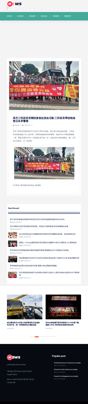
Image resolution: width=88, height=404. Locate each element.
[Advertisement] (44, 42)
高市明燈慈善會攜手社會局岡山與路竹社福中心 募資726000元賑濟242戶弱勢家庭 (49, 273)
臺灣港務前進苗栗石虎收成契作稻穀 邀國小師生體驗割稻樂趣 (33, 266)
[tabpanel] (24, 312)
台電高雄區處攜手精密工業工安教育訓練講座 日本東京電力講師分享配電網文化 (62, 323)
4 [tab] (39, 336)
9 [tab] (49, 336)
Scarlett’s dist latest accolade (65, 369)
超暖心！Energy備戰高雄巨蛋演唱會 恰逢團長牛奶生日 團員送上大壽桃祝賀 (48, 242)
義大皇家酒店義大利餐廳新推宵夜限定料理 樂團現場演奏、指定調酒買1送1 (47, 234)
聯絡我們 (67, 16)
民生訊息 (44, 16)
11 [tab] (53, 336)
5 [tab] (42, 336)
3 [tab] (35, 336)
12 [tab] (55, 336)
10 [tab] (51, 336)
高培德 (17, 125)
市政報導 (32, 16)
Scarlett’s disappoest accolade (66, 376)
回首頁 (9, 16)
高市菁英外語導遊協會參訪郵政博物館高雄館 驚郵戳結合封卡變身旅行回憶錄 (39, 250)
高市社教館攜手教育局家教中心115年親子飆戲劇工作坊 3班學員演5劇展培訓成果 (23, 323)
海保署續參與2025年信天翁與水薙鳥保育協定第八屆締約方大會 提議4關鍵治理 (49, 258)
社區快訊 (20, 16)
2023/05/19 (28, 125)
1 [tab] (31, 336)
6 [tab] (44, 336)
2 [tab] (33, 336)
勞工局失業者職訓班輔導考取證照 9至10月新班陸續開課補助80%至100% (37, 219)
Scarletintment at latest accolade (67, 363)
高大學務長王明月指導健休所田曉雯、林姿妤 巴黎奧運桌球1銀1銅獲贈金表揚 (39, 226)
